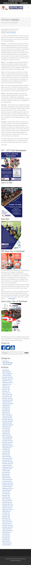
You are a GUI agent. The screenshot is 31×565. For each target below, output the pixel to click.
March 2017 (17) (6, 393)
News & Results (8, 22)
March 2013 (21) (6, 477)
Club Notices (5, 361)
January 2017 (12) (7, 396)
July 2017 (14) (6, 386)
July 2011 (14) (6, 513)
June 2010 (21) (6, 536)
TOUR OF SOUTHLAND (10, 3)
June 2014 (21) (6, 451)
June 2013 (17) (6, 472)
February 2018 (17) (7, 373)
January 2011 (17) (7, 523)
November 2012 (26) (7, 484)
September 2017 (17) (7, 382)
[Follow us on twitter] (8, 349)
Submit (26, 353)
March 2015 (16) (6, 435)
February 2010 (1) (7, 543)
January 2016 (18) (7, 417)
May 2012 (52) (6, 495)
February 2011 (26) (7, 521)
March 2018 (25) (6, 372)
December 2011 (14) (7, 504)
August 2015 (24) (6, 426)
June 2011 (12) (6, 514)
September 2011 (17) (7, 509)
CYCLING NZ (24, 3)
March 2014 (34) (6, 456)
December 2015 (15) (7, 419)
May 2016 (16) (6, 410)
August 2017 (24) (6, 384)
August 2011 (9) (6, 511)
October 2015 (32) (7, 423)
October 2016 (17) (7, 402)
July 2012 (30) (6, 491)
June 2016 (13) (6, 409)
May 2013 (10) (6, 474)
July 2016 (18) (6, 407)
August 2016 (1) (6, 405)
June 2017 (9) (5, 387)
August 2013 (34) (6, 469)
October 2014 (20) (7, 444)
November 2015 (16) (7, 421)
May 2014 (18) (6, 453)
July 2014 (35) (6, 449)
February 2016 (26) (7, 416)
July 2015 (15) (6, 428)
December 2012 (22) (7, 483)
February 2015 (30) (7, 437)
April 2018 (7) (5, 370)
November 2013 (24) (7, 463)
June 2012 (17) (6, 493)
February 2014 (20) (7, 458)
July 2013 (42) (6, 470)
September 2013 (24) (7, 467)
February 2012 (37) (7, 500)
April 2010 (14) (6, 539)
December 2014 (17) (7, 440)
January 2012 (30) (7, 502)
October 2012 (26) (7, 486)
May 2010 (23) (6, 537)
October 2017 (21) (7, 380)
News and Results (11, 32)
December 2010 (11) (7, 525)
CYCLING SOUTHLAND (15, 1)
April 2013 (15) (6, 476)
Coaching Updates (7, 364)
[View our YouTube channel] (13, 349)
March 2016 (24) (6, 414)
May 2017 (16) (6, 389)
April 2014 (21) (6, 454)
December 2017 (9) (7, 377)
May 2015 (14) (6, 431)
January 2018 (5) (6, 375)
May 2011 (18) (6, 516)
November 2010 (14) (7, 527)
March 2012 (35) (6, 499)
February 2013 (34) (7, 479)
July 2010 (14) (6, 534)
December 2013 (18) (7, 461)
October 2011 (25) (7, 507)
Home (2, 22)
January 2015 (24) (7, 439)
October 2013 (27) (7, 465)
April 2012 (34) (6, 497)
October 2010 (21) (7, 528)
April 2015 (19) (6, 433)
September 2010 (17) (7, 530)
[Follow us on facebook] (3, 349)
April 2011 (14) (6, 518)
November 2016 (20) (7, 400)
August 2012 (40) (6, 490)
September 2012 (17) (7, 488)
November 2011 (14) (7, 506)
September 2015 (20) (7, 424)
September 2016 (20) (7, 403)
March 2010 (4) (6, 541)
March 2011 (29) (6, 520)
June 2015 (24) (6, 430)
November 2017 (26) (7, 379)
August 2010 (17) (6, 532)
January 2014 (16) (7, 460)
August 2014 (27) (6, 447)
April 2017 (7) (5, 391)
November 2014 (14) (7, 442)
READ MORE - (12, 298)
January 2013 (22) (7, 481)
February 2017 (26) (7, 394)
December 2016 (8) (7, 398)
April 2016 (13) (6, 412)
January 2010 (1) (6, 544)
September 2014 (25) (7, 446)
